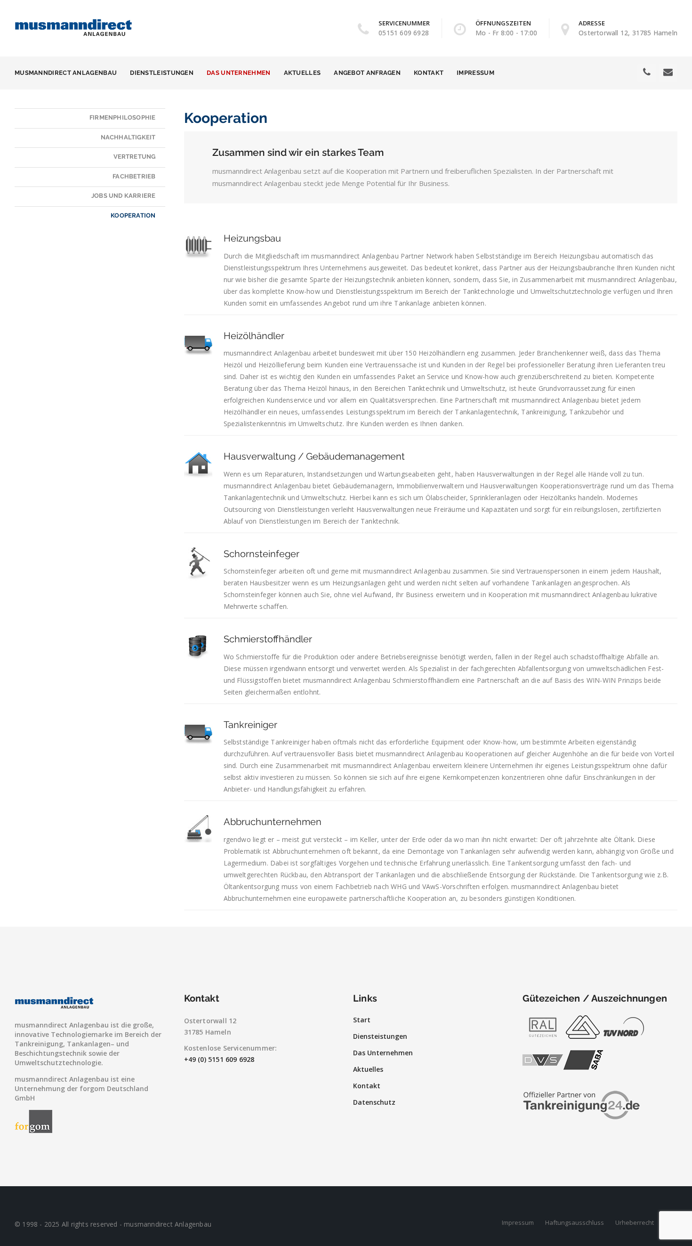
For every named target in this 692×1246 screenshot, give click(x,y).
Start (361, 1019)
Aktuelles (302, 72)
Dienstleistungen (161, 72)
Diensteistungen (380, 1036)
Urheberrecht (634, 1222)
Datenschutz (374, 1102)
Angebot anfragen (367, 72)
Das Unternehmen (239, 72)
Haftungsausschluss (574, 1222)
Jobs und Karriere (123, 195)
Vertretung (134, 156)
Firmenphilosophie (122, 117)
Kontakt (428, 72)
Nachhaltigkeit (128, 137)
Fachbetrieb (134, 176)
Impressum (475, 72)
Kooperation (133, 215)
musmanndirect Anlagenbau (66, 72)
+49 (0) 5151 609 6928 (219, 1059)
